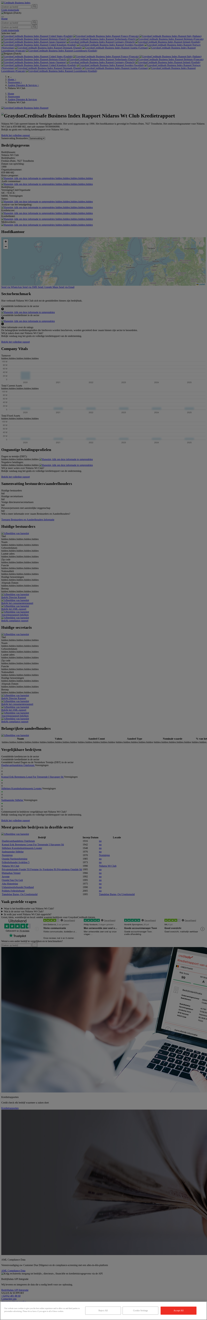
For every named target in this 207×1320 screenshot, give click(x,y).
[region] (103, 1310)
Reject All (103, 1310)
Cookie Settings (140, 1310)
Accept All (178, 1310)
